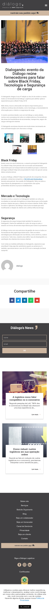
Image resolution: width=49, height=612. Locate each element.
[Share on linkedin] (24, 300)
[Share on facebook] (12, 300)
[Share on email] (37, 300)
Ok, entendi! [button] (24, 607)
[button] (46, 5)
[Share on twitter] (18, 300)
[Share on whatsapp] (30, 300)
